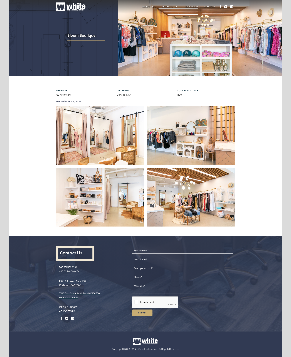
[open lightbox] (100, 135)
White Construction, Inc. (144, 349)
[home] (71, 6)
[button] (146, 6)
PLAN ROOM (191, 6)
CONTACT (209, 6)
